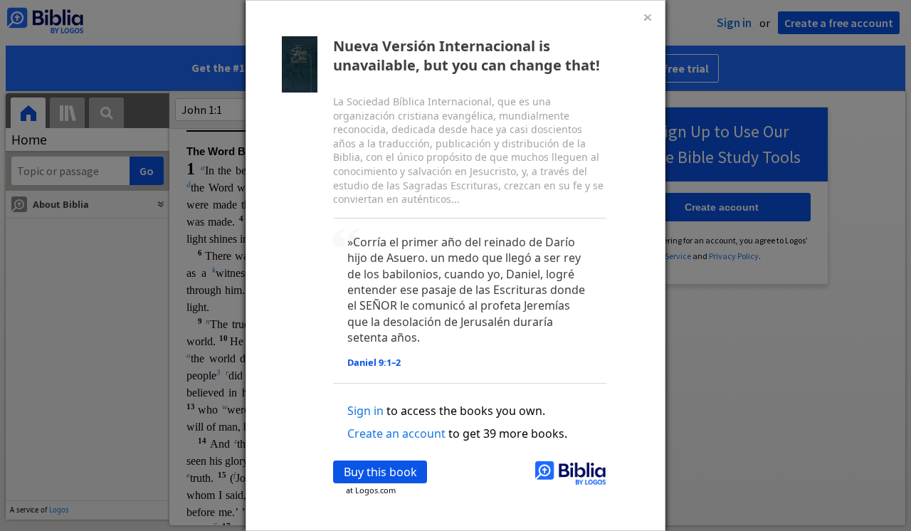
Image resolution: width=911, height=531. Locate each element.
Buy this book (380, 472)
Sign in (365, 411)
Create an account (396, 433)
